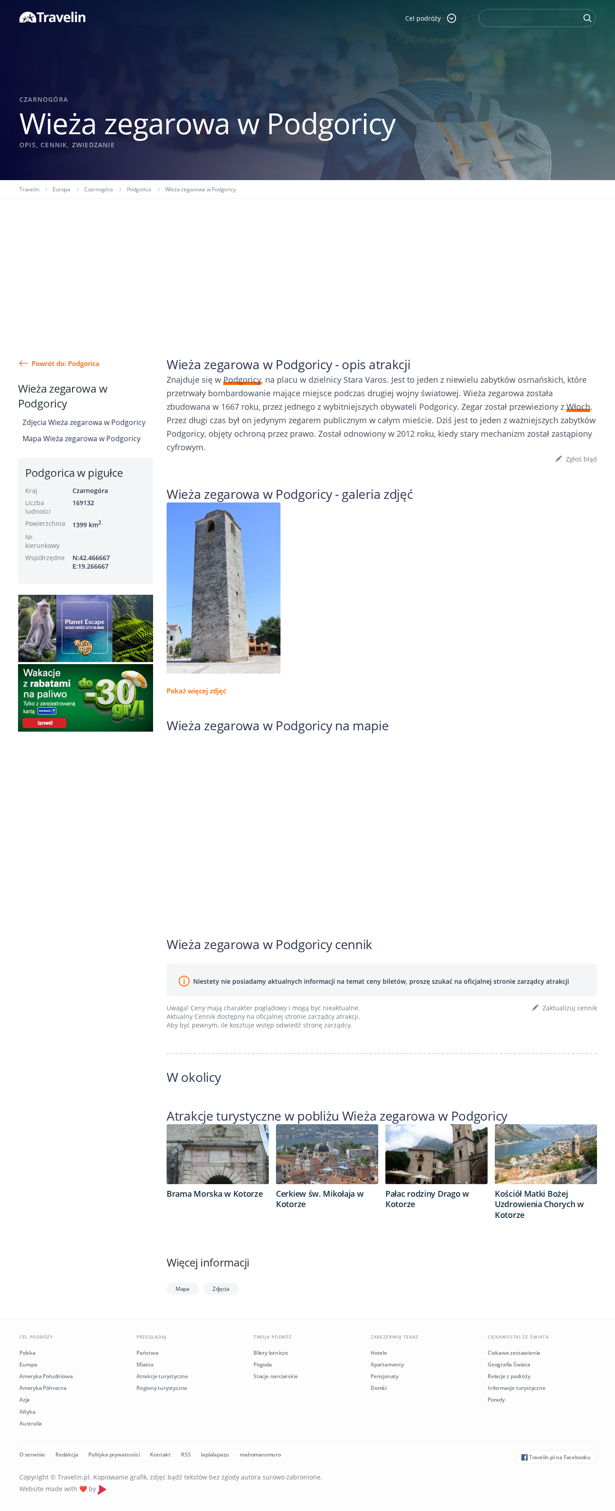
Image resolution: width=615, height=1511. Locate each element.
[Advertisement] (307, 267)
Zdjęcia (221, 1289)
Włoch (578, 406)
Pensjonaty (384, 1376)
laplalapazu (215, 1454)
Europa (61, 189)
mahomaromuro (260, 1454)
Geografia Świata (509, 1364)
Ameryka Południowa (45, 1376)
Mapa (183, 1289)
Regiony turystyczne (161, 1388)
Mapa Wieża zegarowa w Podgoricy (81, 438)
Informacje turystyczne (517, 1388)
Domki (379, 1388)
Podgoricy (242, 379)
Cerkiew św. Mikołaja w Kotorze (319, 1199)
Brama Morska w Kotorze (214, 1193)
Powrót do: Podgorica (65, 363)
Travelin (29, 189)
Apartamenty (387, 1364)
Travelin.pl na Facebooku (559, 1457)
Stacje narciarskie (275, 1376)
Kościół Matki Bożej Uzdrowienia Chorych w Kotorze (539, 1204)
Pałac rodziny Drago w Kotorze (427, 1199)
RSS (185, 1454)
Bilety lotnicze (270, 1353)
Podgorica (139, 189)
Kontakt (160, 1454)
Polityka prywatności (114, 1454)
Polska (27, 1353)
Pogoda (262, 1364)
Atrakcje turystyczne (162, 1376)
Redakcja (66, 1454)
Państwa (147, 1353)
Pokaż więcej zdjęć (196, 690)
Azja (24, 1399)
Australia (30, 1423)
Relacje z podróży (509, 1376)
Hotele (379, 1353)
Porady (496, 1399)
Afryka (27, 1412)
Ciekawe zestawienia (514, 1353)
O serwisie (32, 1454)
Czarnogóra (98, 189)
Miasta (145, 1364)
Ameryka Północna (43, 1388)
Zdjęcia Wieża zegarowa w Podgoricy (84, 422)
